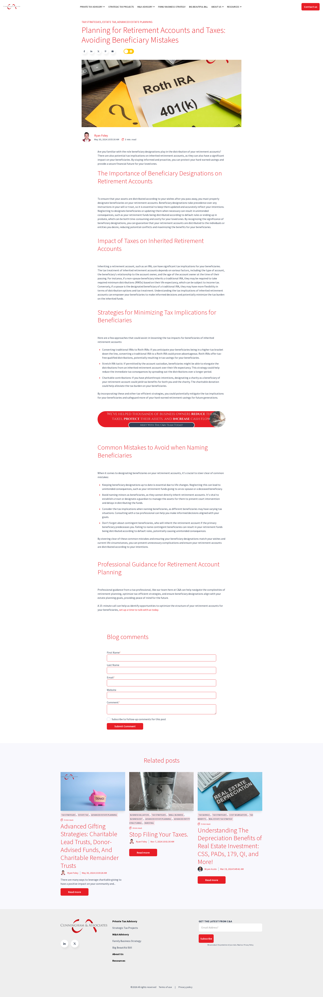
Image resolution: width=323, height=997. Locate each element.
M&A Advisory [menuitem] (144, 6)
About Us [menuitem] (216, 6)
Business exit (136, 819)
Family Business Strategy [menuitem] (172, 6)
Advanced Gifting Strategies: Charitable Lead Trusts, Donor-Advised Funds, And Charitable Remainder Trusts (90, 846)
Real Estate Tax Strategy (220, 819)
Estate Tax (109, 22)
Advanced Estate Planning (134, 22)
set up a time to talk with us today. (139, 609)
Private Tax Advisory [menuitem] (91, 6)
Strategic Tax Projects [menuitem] (121, 6)
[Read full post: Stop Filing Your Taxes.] (161, 791)
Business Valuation (139, 815)
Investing (149, 823)
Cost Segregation (238, 815)
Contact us (310, 6)
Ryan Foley (101, 135)
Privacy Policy (249, 945)
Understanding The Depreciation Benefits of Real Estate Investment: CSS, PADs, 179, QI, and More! (230, 846)
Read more (74, 892)
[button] (64, 943)
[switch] (129, 51)
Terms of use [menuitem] (165, 987)
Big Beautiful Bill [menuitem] (198, 6)
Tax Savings (204, 815)
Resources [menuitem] (233, 6)
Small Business (176, 815)
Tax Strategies (91, 22)
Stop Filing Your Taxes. (158, 834)
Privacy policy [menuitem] (185, 987)
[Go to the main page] (11, 6)
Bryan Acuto (211, 869)
